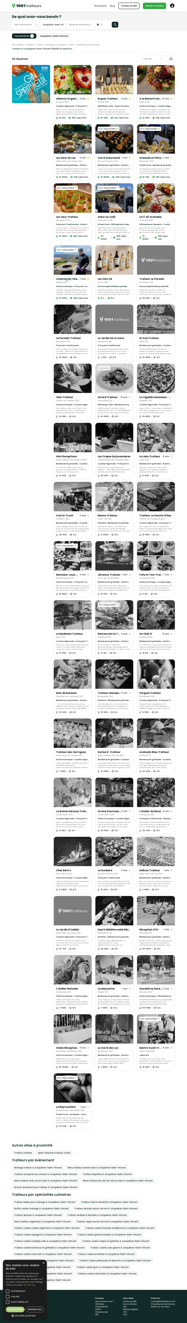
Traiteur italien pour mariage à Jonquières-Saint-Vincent (44, 1202)
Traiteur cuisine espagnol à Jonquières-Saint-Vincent (43, 1234)
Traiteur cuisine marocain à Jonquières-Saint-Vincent (43, 1254)
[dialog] (25, 1290)
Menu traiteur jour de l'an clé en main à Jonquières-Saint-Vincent (118, 1180)
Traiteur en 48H (129, 5)
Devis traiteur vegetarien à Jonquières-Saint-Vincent (42, 1221)
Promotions (100, 5)
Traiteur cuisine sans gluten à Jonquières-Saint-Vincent (120, 1247)
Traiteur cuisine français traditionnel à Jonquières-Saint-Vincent (119, 1228)
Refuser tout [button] (35, 1309)
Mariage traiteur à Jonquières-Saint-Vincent (38, 1167)
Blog (112, 5)
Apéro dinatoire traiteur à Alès (54, 1152)
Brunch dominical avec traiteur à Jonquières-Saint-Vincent (45, 1187)
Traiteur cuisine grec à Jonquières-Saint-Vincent (103, 1267)
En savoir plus (30, 1285)
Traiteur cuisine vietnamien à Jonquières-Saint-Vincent (107, 1273)
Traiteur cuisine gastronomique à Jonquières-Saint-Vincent (109, 1234)
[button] (25, 1315)
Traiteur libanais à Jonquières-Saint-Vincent (38, 1215)
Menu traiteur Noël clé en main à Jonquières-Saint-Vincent (45, 1180)
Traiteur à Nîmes (23, 1152)
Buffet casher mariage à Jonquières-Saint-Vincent (41, 1208)
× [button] (43, 1263)
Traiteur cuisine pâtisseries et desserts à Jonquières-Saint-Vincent (115, 1260)
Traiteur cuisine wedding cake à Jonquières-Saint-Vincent (45, 1241)
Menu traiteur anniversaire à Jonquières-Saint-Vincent (97, 1167)
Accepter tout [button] (15, 1309)
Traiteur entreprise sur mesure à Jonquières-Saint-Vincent (45, 1174)
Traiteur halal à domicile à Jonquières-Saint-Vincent (109, 1202)
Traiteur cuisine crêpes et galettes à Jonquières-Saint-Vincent (115, 1241)
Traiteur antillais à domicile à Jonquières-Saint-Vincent (97, 1215)
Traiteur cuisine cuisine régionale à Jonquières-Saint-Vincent (46, 1228)
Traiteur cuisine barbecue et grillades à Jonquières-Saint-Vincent (49, 1247)
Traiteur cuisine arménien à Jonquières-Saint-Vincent (106, 1254)
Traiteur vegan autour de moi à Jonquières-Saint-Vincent (107, 1221)
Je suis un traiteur (154, 5)
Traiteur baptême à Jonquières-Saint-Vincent (107, 1174)
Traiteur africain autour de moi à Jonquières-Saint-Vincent (106, 1208)
